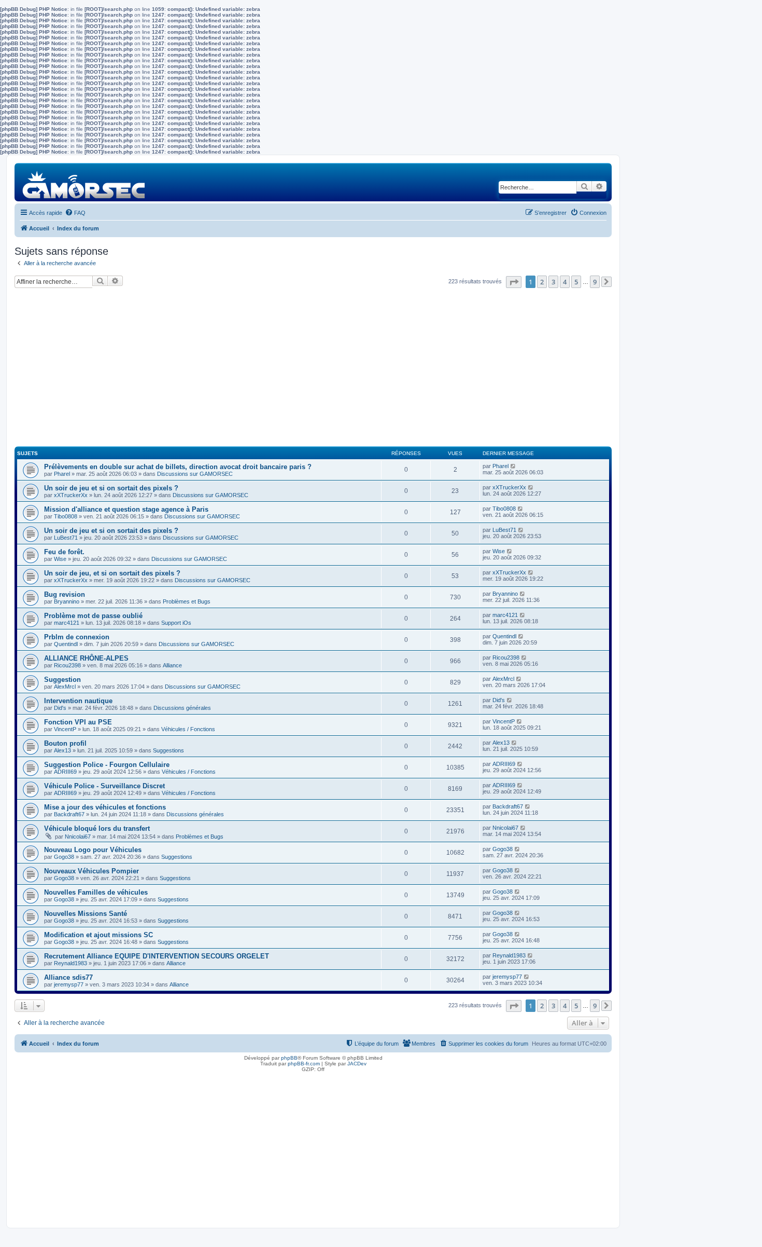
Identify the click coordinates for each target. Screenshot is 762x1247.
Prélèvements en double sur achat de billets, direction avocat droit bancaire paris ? (178, 467)
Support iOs (176, 623)
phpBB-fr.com (304, 1063)
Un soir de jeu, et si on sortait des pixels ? (112, 573)
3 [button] (553, 281)
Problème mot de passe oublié (93, 616)
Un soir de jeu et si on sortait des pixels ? (111, 488)
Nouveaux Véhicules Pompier (91, 871)
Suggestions (168, 750)
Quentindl (66, 644)
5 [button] (576, 281)
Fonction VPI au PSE (78, 722)
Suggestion (62, 679)
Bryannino (66, 601)
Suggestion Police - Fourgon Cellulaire (107, 765)
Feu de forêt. (64, 552)
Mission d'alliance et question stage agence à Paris (126, 509)
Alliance (172, 665)
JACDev (356, 1063)
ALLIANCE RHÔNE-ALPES (86, 658)
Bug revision (64, 594)
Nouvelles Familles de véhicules (96, 892)
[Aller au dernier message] (513, 466)
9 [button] (595, 281)
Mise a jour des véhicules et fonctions (105, 807)
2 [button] (542, 281)
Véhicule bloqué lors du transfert (97, 828)
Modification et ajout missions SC (98, 935)
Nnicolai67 (78, 836)
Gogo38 (64, 857)
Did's (60, 708)
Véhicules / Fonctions (188, 729)
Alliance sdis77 (68, 977)
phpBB (289, 1058)
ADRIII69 (65, 772)
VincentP (65, 729)
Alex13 (62, 750)
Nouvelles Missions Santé (85, 913)
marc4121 (66, 623)
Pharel (62, 474)
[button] (513, 282)
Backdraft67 (69, 814)
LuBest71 (66, 538)
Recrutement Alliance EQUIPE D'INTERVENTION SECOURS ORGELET (156, 956)
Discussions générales (182, 708)
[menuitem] (75, 213)
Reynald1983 (70, 963)
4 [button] (565, 281)
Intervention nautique (78, 701)
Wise (60, 559)
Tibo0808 (65, 516)
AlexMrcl (65, 686)
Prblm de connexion (76, 637)
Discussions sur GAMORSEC (195, 474)
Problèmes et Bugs (186, 601)
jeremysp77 (68, 984)
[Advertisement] (313, 371)
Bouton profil (65, 743)
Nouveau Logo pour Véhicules (93, 850)
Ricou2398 (67, 665)
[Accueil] (84, 182)
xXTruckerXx (71, 495)
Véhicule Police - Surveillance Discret (104, 786)
